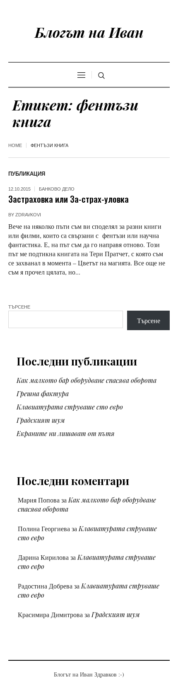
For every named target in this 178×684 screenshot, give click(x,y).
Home (15, 145)
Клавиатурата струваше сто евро (70, 406)
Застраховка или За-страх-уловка (68, 198)
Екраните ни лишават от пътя (66, 433)
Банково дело (57, 188)
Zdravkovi (28, 214)
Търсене (19, 306)
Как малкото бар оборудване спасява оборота (86, 380)
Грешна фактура (43, 393)
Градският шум (41, 420)
